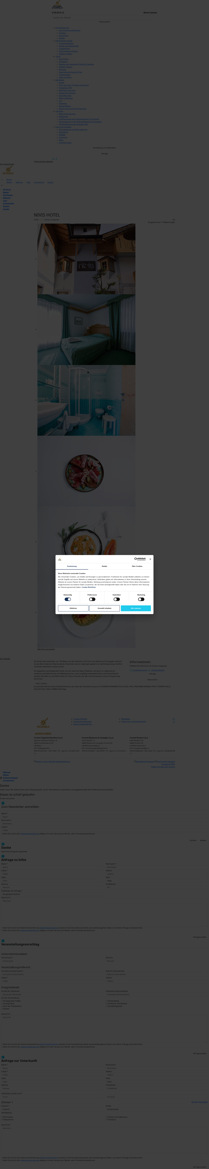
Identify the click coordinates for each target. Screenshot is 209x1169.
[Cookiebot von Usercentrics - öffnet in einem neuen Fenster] (136, 559)
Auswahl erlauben (104, 608)
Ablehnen (73, 608)
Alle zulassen (136, 608)
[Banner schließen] (150, 559)
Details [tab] (104, 566)
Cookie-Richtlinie (89, 587)
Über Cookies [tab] (137, 566)
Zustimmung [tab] (72, 566)
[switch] (92, 599)
